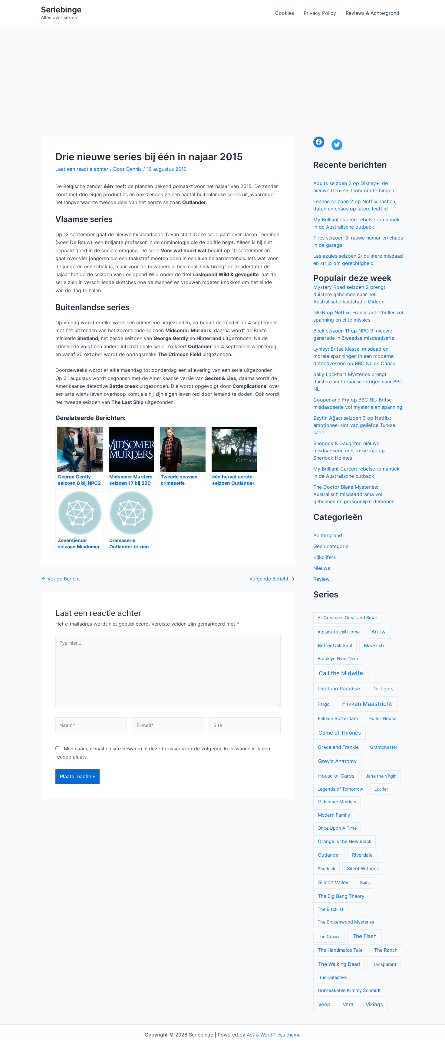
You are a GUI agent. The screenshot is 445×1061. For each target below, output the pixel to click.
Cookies (284, 13)
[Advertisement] (222, 71)
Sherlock (326, 868)
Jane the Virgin (381, 776)
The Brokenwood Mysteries (346, 922)
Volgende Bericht (272, 578)
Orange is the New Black (344, 841)
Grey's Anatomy (337, 761)
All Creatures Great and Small (347, 617)
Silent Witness (363, 868)
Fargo (324, 704)
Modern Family (334, 815)
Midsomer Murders (337, 802)
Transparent (383, 964)
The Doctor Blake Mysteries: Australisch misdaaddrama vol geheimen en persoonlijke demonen (353, 494)
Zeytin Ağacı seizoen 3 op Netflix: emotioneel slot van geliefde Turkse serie (354, 425)
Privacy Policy (320, 13)
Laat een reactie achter (81, 169)
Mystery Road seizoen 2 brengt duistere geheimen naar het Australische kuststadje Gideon (349, 294)
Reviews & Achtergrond (372, 13)
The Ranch (385, 950)
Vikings (374, 1004)
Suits (365, 882)
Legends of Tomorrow (340, 789)
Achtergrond (327, 535)
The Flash (365, 936)
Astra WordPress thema (274, 1035)
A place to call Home (339, 632)
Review (321, 579)
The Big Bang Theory (341, 896)
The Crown (329, 936)
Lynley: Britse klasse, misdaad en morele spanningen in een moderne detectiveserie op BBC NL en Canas (354, 356)
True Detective (332, 977)
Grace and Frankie (338, 747)
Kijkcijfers (324, 557)
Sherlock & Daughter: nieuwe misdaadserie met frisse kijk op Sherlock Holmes (349, 450)
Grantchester (383, 747)
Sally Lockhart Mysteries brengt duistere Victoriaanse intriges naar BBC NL (358, 381)
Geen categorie (330, 546)
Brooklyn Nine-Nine (338, 658)
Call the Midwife (341, 673)
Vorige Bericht (60, 578)
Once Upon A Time (337, 828)
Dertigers (383, 689)
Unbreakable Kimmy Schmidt (349, 990)
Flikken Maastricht (367, 703)
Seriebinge (61, 9)
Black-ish (374, 645)
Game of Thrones (339, 732)
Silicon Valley (333, 882)
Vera (348, 1004)
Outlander (329, 855)
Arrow (378, 632)
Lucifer (381, 789)
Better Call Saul (335, 645)
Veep (324, 1004)
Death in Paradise (339, 689)
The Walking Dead (339, 964)
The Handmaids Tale (340, 950)
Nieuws (321, 568)
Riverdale (362, 855)
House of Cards (336, 776)
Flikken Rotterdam (338, 718)
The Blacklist (330, 909)
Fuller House (383, 718)
